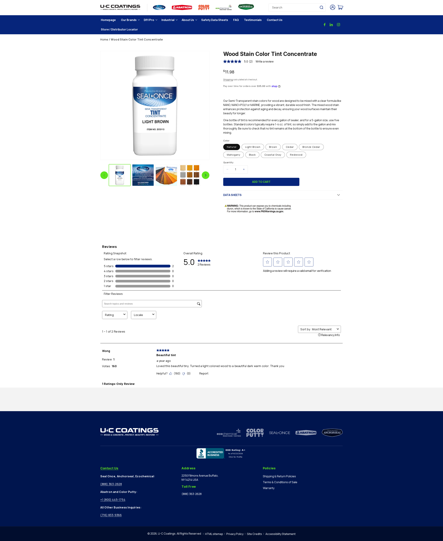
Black (252, 154)
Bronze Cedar (311, 147)
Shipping (228, 79)
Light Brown (252, 147)
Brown (273, 147)
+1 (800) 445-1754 (112, 500)
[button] (129, 20)
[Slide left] (104, 175)
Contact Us (274, 20)
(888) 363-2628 (111, 484)
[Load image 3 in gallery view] (166, 175)
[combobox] (297, 7)
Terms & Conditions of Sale (280, 482)
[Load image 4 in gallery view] (190, 175)
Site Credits (254, 534)
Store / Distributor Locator (119, 29)
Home (104, 39)
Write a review (265, 61)
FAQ (236, 20)
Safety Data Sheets (214, 20)
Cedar (290, 147)
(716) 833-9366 (111, 515)
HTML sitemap (214, 534)
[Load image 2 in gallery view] (143, 175)
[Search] (321, 7)
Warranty (268, 488)
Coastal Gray (272, 154)
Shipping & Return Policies (279, 476)
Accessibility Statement (280, 534)
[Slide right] (205, 175)
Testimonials (253, 20)
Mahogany (233, 154)
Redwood (296, 154)
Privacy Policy (234, 534)
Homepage (108, 20)
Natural (231, 147)
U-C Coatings (166, 533)
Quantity (228, 162)
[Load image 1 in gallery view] (119, 175)
